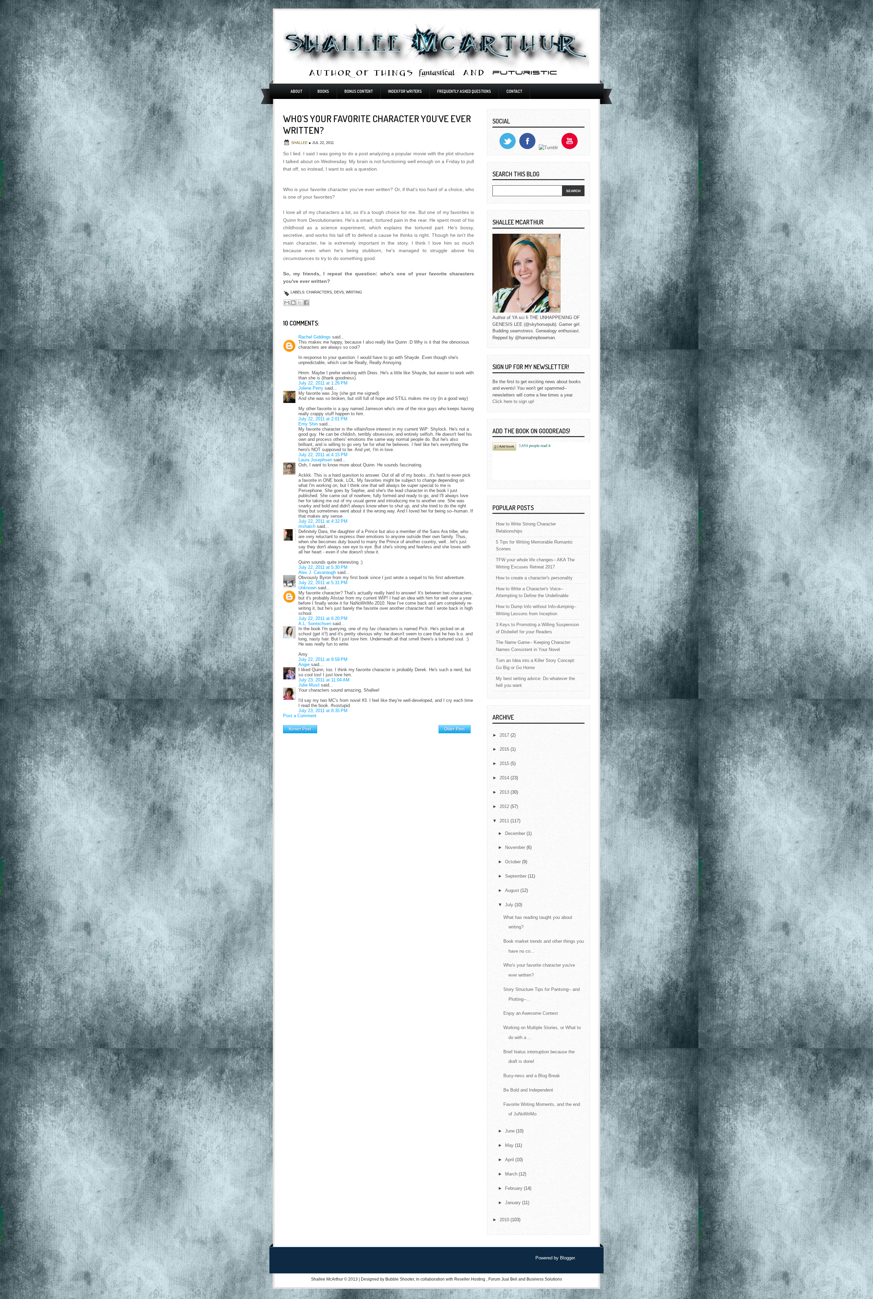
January (513, 1202)
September (516, 876)
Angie (304, 664)
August (512, 890)
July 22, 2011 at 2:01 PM (322, 418)
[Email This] (286, 302)
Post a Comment (299, 715)
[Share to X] (299, 302)
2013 (505, 792)
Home (378, 727)
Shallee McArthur (327, 1279)
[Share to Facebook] (306, 302)
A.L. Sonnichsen (314, 623)
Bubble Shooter (399, 1279)
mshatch (306, 526)
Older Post (454, 729)
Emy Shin (308, 424)
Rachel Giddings (314, 337)
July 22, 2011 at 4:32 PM (322, 521)
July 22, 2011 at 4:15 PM (322, 454)
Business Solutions (544, 1279)
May (510, 1145)
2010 (505, 1219)
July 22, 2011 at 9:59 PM (322, 659)
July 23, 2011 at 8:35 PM (322, 710)
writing (354, 292)
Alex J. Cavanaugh (317, 572)
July (510, 904)
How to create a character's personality (534, 577)
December (516, 833)
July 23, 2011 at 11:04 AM (324, 679)
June (510, 1131)
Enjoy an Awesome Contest (530, 1013)
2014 (505, 777)
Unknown (307, 587)
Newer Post (300, 729)
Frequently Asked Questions (464, 91)
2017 (505, 735)
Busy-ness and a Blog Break (531, 1075)
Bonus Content (358, 91)
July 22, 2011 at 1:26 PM (322, 383)
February (514, 1188)
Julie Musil (309, 685)
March (512, 1174)
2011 (505, 820)
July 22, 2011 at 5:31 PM (322, 582)
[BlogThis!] (293, 302)
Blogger (567, 1257)
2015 (505, 763)
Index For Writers (405, 91)
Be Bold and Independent (528, 1090)
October (513, 861)
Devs (339, 292)
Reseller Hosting (469, 1279)
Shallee (300, 143)
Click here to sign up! (513, 401)
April (510, 1159)
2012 (505, 806)
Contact (514, 91)
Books (323, 91)
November (516, 847)
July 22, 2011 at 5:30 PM (322, 567)
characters (319, 292)
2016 (505, 749)
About (296, 91)
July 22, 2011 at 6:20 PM (322, 618)
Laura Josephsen (315, 459)
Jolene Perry (310, 388)
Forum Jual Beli (503, 1279)
